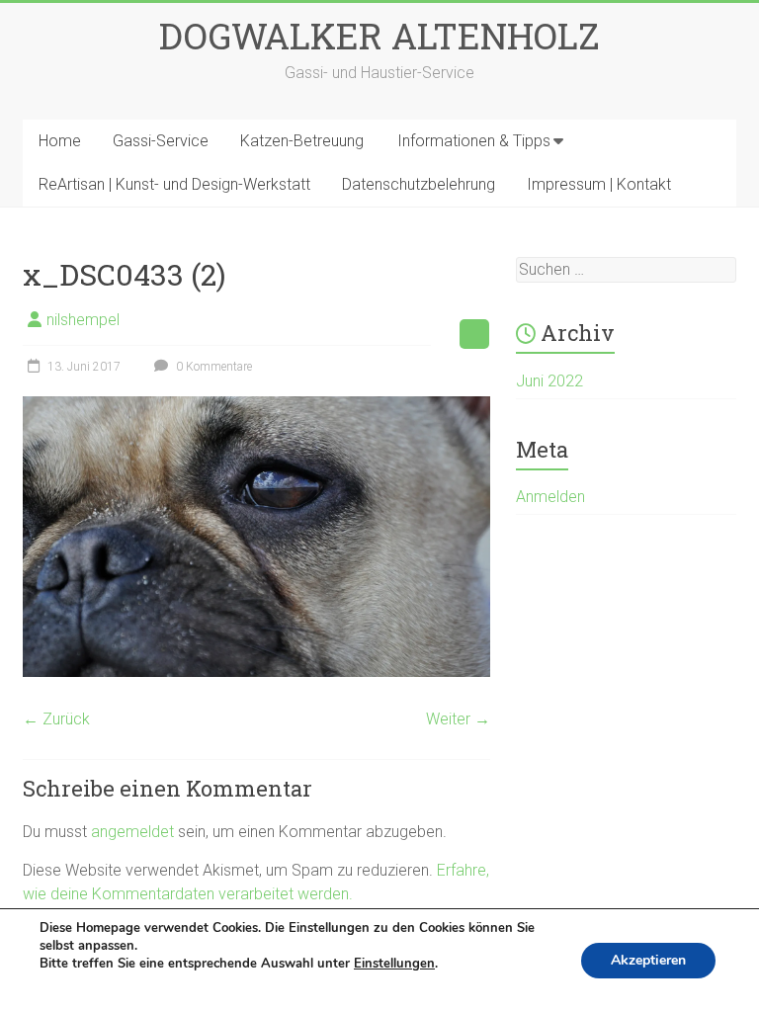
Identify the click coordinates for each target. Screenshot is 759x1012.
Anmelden (550, 496)
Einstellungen (394, 963)
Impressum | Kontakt (599, 184)
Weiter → (458, 719)
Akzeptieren (648, 960)
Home (60, 140)
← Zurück (56, 719)
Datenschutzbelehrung (418, 184)
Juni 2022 (549, 381)
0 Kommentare (212, 367)
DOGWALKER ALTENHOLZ (379, 35)
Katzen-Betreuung (302, 140)
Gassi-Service (161, 140)
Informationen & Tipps (473, 140)
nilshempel (83, 319)
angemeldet (132, 831)
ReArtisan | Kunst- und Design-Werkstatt (174, 184)
